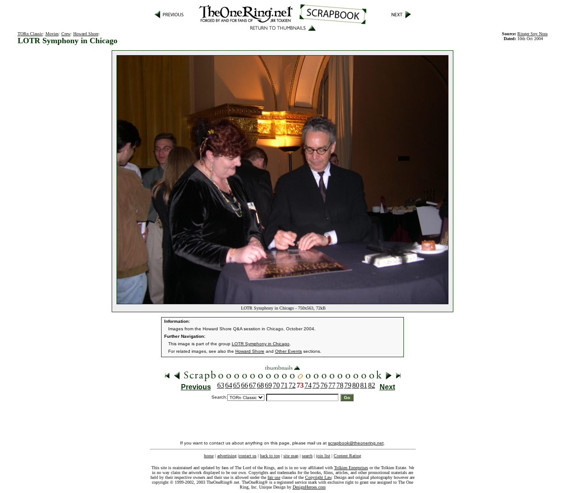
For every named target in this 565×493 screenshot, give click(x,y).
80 (355, 385)
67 (252, 385)
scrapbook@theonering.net (356, 443)
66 (244, 385)
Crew (66, 33)
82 (371, 385)
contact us (247, 455)
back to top (270, 455)
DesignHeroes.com (309, 487)
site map (290, 455)
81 (363, 385)
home (209, 455)
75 (316, 385)
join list (323, 455)
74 (308, 385)
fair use (273, 477)
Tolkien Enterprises (351, 467)
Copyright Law (318, 477)
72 (292, 385)
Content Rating (347, 455)
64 (228, 385)
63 (220, 385)
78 (339, 385)
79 (347, 385)
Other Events (288, 351)
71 (284, 385)
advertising (227, 455)
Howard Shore (85, 33)
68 (260, 385)
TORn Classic (30, 33)
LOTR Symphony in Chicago (261, 343)
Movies (52, 33)
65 (236, 385)
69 (268, 385)
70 (276, 385)
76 (324, 385)
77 (331, 385)
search (307, 455)
